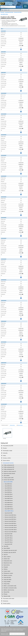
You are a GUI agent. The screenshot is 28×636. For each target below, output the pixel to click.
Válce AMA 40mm (8, 485)
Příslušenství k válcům (8, 573)
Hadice (4, 455)
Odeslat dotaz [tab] (20, 425)
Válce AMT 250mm (9, 540)
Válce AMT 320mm (9, 542)
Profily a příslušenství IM (9, 469)
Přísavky (5, 594)
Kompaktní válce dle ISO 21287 (10, 550)
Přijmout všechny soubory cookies (17, 633)
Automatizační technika (9, 12)
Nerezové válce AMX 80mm (10, 523)
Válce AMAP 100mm (9, 508)
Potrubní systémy (6, 603)
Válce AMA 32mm (8, 483)
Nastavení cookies (5, 633)
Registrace (25, 0)
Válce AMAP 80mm (9, 506)
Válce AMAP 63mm (9, 504)
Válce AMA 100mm (9, 494)
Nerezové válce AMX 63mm (10, 521)
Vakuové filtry (6, 592)
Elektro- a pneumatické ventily (10, 585)
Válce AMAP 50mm (9, 502)
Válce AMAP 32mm (9, 498)
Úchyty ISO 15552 (7, 579)
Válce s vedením (7, 556)
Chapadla (6, 567)
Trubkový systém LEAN (8, 477)
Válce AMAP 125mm (4, 14)
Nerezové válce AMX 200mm (11, 531)
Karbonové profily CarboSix (9, 473)
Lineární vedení (7, 571)
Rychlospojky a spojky (7, 450)
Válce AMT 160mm (9, 535)
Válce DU (6, 554)
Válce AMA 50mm (8, 488)
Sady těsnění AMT (8, 544)
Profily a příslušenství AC (9, 465)
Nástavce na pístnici (8, 575)
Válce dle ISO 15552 (17, 12)
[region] (14, 631)
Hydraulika (5, 453)
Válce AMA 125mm (9, 496)
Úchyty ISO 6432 (7, 577)
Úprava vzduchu (6, 460)
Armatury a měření (7, 458)
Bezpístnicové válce (8, 562)
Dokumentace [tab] (12, 425)
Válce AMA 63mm (8, 490)
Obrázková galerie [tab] (4, 425)
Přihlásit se (19, 0)
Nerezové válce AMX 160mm (11, 529)
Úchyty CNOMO (7, 581)
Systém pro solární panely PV (10, 471)
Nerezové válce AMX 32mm (10, 515)
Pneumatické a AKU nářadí (8, 598)
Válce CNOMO (7, 548)
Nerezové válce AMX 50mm (10, 519)
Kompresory (5, 600)
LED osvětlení (7, 475)
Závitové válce (7, 558)
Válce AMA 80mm (8, 492)
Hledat (19, 6)
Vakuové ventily (7, 596)
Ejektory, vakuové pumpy (9, 589)
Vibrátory (5, 569)
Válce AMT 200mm (9, 537)
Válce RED (6, 546)
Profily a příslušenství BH (9, 467)
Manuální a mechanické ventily (10, 587)
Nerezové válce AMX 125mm (11, 527)
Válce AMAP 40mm (9, 500)
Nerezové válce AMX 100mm (11, 525)
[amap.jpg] (7, 433)
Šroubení (5, 448)
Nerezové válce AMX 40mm (10, 517)
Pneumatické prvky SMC (8, 445)
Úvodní (3, 12)
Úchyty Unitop (7, 583)
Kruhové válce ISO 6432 (9, 479)
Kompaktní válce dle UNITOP (10, 552)
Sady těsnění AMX (8, 533)
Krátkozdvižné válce (8, 560)
